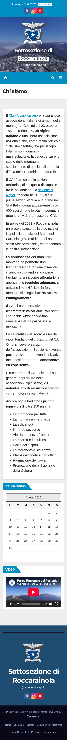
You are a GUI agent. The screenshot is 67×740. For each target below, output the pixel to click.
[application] (33, 592)
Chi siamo (19, 725)
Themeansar (33, 716)
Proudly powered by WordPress (22, 712)
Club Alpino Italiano (23, 115)
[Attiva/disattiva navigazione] (60, 78)
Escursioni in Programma (49, 725)
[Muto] (51, 604)
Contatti (30, 725)
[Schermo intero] (56, 604)
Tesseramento (49, 732)
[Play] (10, 604)
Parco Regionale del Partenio (25, 732)
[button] (52, 77)
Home (8, 725)
